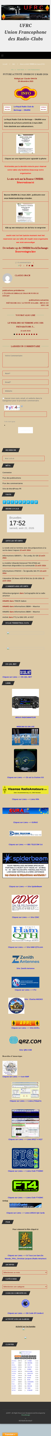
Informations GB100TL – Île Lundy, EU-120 (20, 556)
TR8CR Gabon (20, 601)
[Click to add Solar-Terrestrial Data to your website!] (25, 633)
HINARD (5, 612)
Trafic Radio (20, 70)
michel (5, 617)
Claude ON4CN (30, 78)
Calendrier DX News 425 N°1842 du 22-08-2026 (22, 578)
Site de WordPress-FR (11, 489)
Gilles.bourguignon (10, 593)
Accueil (4, 64)
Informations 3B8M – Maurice (27, 606)
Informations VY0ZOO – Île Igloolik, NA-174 (21, 571)
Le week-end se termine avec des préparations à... (25, 325)
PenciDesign (25, 1415)
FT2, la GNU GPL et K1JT (23, 617)
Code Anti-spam (9, 421)
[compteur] (20, 502)
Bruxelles (15, 517)
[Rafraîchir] (22, 406)
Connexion (7, 472)
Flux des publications (11, 478)
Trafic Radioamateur (34, 70)
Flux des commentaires (12, 483)
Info (14, 64)
